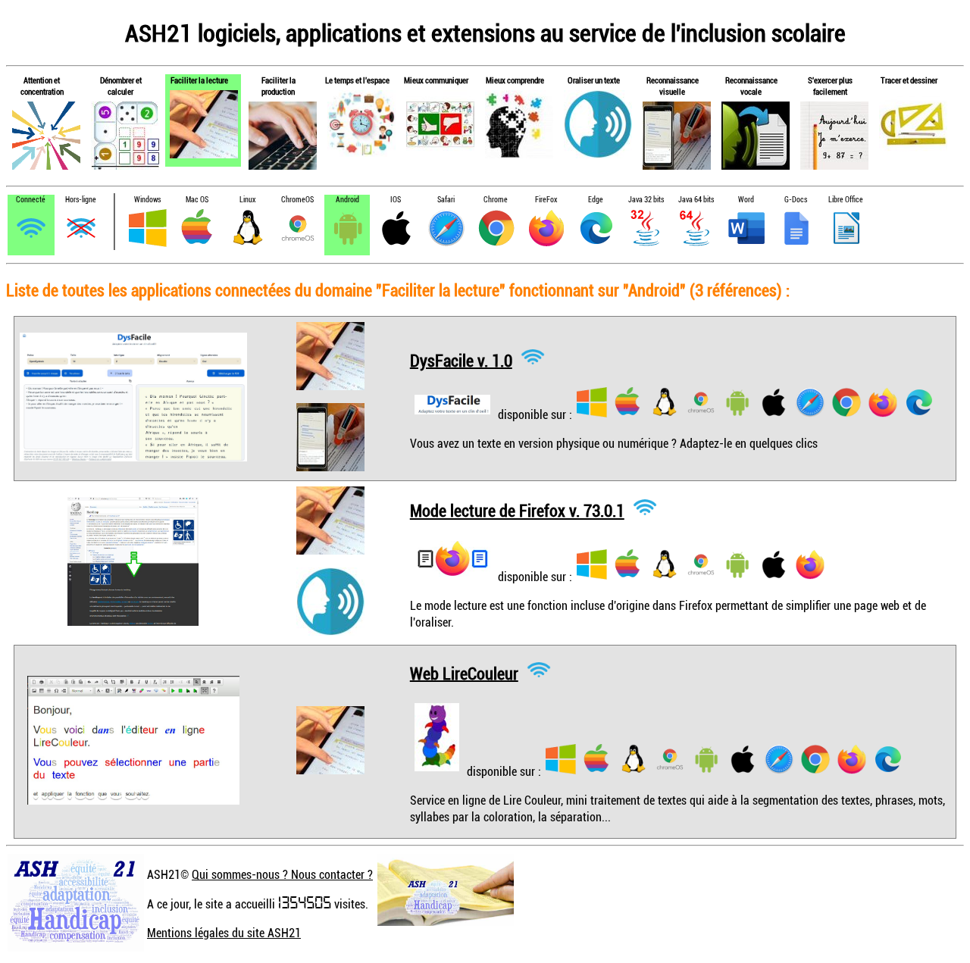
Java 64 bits (696, 200)
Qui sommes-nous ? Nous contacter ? (282, 874)
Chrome (495, 200)
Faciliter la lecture (199, 80)
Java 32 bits (646, 200)
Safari (446, 200)
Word (746, 200)
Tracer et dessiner (909, 80)
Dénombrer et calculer (121, 85)
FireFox (546, 200)
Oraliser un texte (594, 80)
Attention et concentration (42, 85)
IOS (395, 200)
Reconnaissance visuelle (672, 85)
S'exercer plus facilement (830, 85)
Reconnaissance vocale (751, 85)
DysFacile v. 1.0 (461, 359)
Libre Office (845, 200)
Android (347, 200)
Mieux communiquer (436, 80)
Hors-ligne (80, 200)
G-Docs (795, 200)
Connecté (30, 200)
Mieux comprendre (515, 80)
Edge (595, 200)
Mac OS (197, 200)
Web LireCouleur (464, 672)
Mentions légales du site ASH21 (224, 932)
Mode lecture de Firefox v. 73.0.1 (517, 510)
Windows (147, 200)
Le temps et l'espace (357, 80)
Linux (247, 200)
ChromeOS (297, 200)
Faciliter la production (278, 85)
